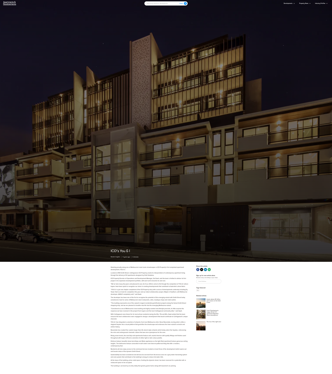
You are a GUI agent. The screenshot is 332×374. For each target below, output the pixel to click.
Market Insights (115, 257)
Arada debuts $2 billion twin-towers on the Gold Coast (214, 300)
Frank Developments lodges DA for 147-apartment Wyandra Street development (212, 313)
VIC (198, 290)
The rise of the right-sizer (214, 321)
